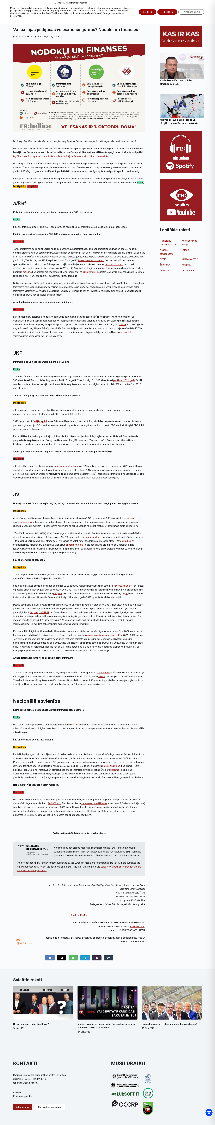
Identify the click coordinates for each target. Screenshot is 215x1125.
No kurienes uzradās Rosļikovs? (31, 1024)
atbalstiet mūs (137, 926)
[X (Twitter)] (61, 957)
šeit (109, 684)
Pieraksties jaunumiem (50, 1107)
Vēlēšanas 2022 (190, 259)
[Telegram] (85, 957)
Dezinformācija (189, 270)
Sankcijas (165, 270)
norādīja (79, 544)
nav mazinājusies (114, 264)
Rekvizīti (17, 1092)
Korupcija (186, 264)
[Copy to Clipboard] (108, 957)
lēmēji (21, 522)
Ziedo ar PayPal (79, 915)
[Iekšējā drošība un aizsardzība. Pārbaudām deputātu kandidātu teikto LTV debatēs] (107, 1003)
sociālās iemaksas (91, 537)
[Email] (97, 957)
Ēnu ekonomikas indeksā (91, 260)
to (126, 593)
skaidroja (126, 541)
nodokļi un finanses (73, 156)
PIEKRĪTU (147, 12)
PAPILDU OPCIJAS (191, 12)
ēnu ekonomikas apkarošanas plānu (104, 635)
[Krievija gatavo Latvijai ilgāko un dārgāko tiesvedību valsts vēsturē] (182, 106)
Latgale (185, 250)
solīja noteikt (103, 672)
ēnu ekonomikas (91, 272)
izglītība (17, 156)
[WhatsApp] (73, 957)
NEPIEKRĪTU (167, 12)
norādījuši (29, 522)
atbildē (101, 676)
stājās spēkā (40, 421)
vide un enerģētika (99, 156)
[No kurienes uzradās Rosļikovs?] (43, 1003)
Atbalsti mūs (22, 1107)
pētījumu (27, 272)
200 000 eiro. (54, 803)
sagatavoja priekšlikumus (67, 466)
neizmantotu (125, 332)
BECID (163, 259)
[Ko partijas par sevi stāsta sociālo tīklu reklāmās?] (172, 1003)
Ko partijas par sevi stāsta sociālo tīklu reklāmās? (169, 1024)
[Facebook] (50, 957)
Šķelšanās (165, 264)
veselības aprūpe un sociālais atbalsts (42, 156)
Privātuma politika (22, 1096)
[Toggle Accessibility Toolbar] (209, 1112)
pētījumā (114, 769)
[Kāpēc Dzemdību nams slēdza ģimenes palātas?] (182, 66)
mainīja (74, 724)
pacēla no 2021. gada (124, 380)
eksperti (131, 518)
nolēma (122, 324)
